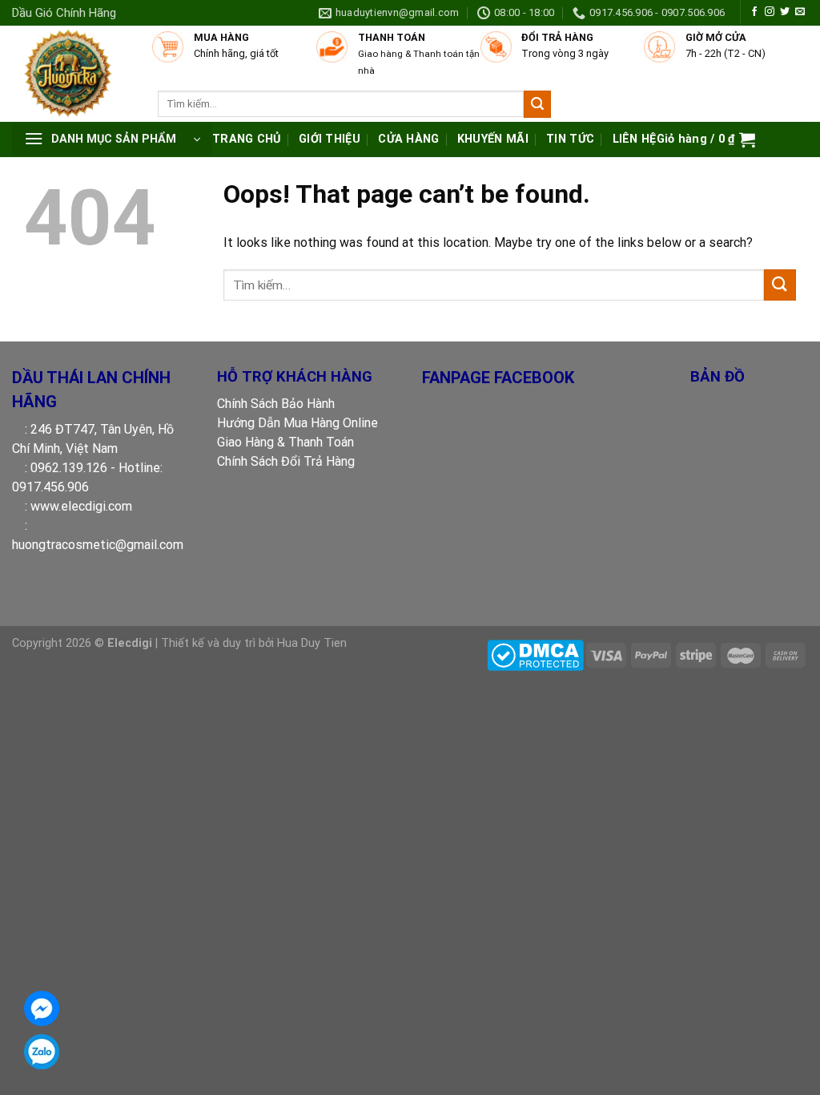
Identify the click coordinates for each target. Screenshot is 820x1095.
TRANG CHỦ (246, 139)
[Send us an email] (800, 12)
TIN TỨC (570, 139)
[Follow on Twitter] (785, 12)
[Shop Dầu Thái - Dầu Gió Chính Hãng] (74, 74)
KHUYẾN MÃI (493, 139)
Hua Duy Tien (312, 643)
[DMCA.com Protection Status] (535, 654)
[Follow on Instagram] (769, 12)
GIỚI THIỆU (329, 139)
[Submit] (537, 104)
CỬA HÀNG (408, 139)
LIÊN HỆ (635, 139)
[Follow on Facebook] (754, 12)
